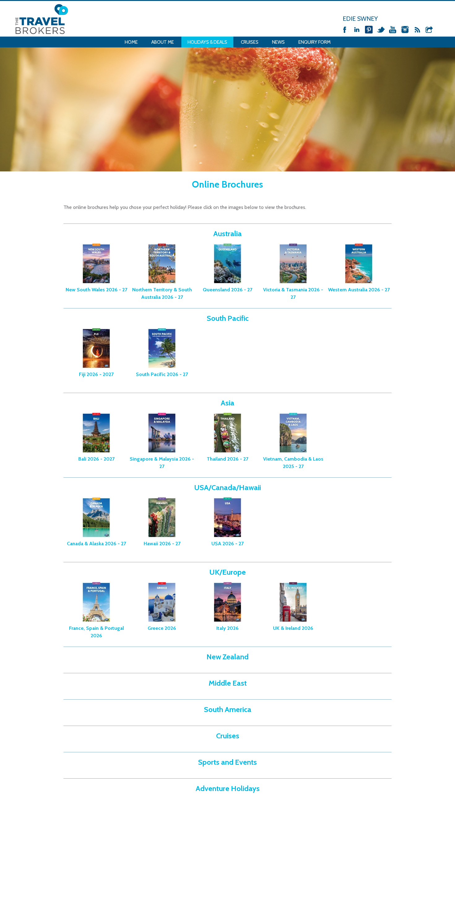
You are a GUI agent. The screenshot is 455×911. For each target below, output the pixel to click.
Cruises (249, 42)
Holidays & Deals (207, 42)
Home (131, 42)
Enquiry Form (314, 42)
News (278, 42)
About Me (162, 42)
